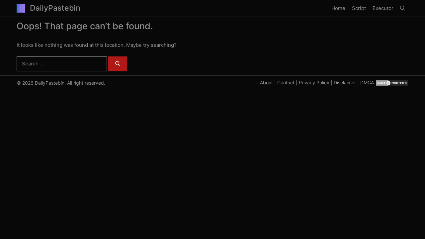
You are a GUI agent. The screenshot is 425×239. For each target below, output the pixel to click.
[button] (402, 8)
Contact (286, 82)
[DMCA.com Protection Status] (391, 82)
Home (338, 8)
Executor (383, 8)
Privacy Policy (314, 82)
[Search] (117, 63)
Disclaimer (345, 82)
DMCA (367, 82)
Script (359, 8)
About (266, 82)
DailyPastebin (55, 8)
